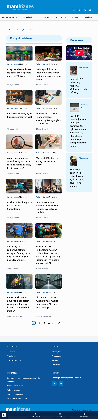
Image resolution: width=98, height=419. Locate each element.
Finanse (46, 17)
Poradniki (58, 17)
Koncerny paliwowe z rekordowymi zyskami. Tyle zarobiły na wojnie (77, 178)
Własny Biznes (8, 17)
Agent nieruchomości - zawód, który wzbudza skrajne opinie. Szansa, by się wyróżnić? (19, 163)
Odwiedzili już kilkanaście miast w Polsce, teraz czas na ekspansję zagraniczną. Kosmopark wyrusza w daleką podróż (48, 255)
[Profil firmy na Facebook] (79, 10)
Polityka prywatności (15, 386)
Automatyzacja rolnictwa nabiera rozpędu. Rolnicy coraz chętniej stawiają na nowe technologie (19, 253)
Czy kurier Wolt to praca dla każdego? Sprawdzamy (19, 205)
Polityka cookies (13, 390)
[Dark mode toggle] (74, 10)
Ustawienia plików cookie (17, 399)
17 (59, 323)
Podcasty (75, 17)
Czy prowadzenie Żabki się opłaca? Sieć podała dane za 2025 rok (19, 73)
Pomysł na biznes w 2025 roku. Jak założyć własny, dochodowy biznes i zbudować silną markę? (19, 304)
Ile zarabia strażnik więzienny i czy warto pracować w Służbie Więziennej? (47, 302)
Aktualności (28, 17)
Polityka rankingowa (15, 394)
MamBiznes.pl (11, 30)
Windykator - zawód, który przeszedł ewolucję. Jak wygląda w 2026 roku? (48, 118)
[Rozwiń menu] (17, 17)
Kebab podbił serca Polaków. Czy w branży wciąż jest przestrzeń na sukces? (48, 74)
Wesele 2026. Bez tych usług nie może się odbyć (47, 161)
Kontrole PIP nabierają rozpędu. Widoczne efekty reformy (78, 86)
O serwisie (11, 352)
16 (53, 323)
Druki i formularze (14, 360)
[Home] (20, 7)
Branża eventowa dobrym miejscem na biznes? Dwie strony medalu (47, 207)
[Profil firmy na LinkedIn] (85, 10)
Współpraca (11, 356)
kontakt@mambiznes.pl (71, 378)
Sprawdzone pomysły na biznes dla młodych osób (20, 115)
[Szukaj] (90, 10)
